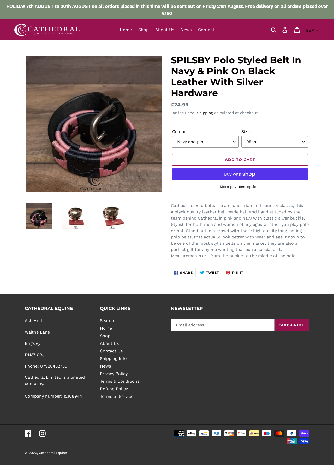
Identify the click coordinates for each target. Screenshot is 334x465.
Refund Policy (114, 388)
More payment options (240, 187)
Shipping (205, 113)
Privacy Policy (114, 373)
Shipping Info (113, 358)
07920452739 (53, 366)
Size (245, 131)
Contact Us (111, 350)
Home (106, 328)
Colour (179, 131)
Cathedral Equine (53, 453)
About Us (109, 343)
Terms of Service (116, 396)
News (105, 366)
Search (107, 320)
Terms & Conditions (119, 381)
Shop (105, 335)
